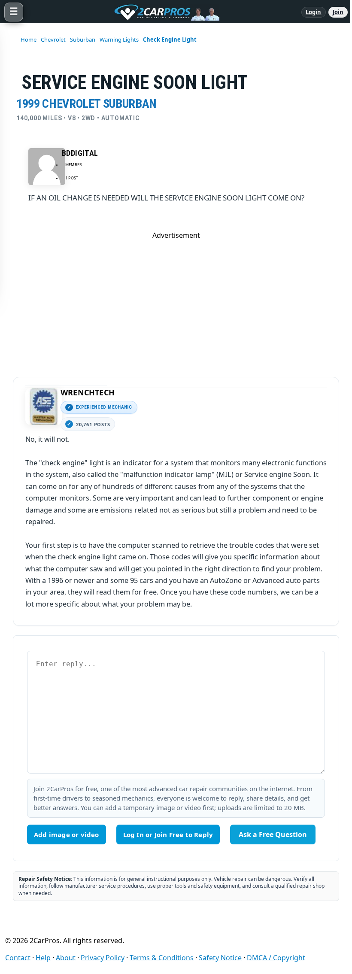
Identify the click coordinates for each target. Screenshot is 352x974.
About (66, 957)
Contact (17, 957)
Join (338, 12)
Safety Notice (220, 957)
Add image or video (66, 834)
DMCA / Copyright (276, 957)
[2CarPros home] (162, 12)
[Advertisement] (176, 300)
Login (314, 12)
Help (43, 957)
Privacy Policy (102, 957)
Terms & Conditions (162, 957)
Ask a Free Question (273, 834)
